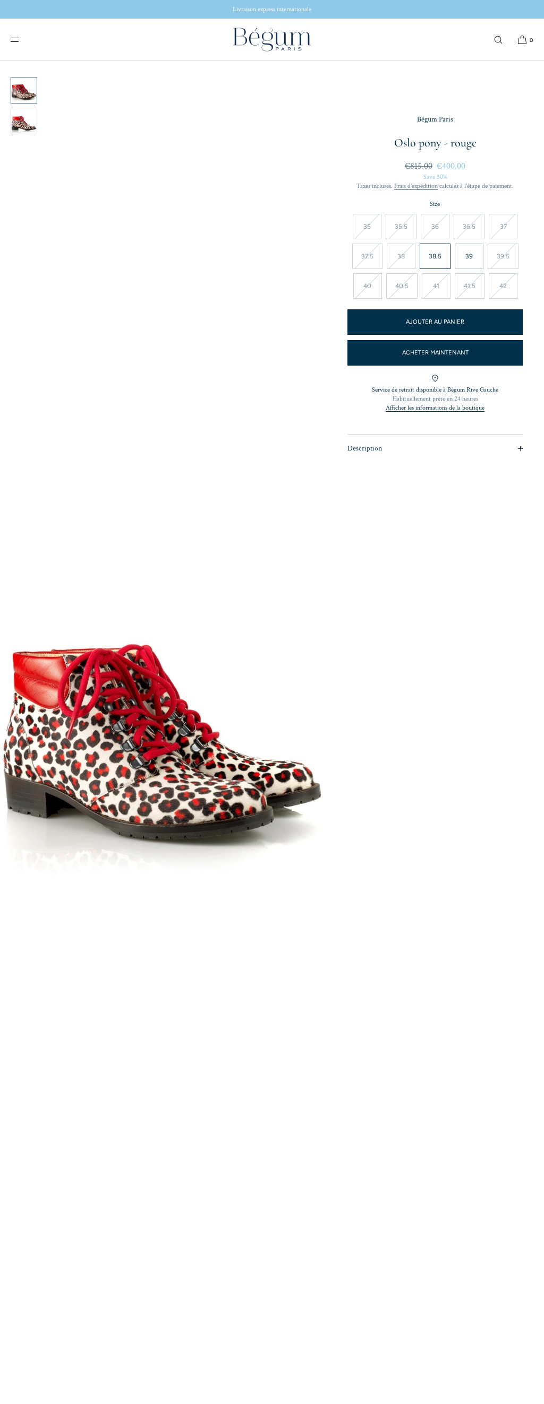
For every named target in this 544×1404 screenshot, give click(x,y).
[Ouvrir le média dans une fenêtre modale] (163, 722)
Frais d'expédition (416, 186)
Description (364, 448)
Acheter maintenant (435, 352)
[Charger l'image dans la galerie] (24, 90)
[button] (498, 39)
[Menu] (23, 39)
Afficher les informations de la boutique (435, 408)
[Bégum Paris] (272, 39)
